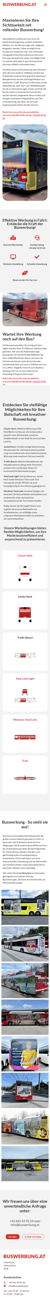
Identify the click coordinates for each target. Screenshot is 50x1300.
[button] (45, 4)
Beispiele (26, 873)
